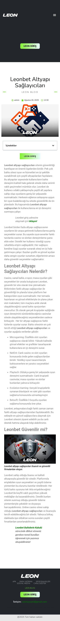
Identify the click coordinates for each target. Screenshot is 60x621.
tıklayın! (33, 221)
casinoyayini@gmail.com (34, 601)
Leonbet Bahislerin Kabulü (28, 527)
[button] (54, 15)
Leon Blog (30, 588)
